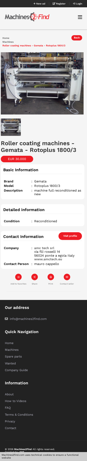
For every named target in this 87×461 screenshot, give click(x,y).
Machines (8, 42)
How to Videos (15, 401)
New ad (40, 3)
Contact (10, 428)
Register (60, 3)
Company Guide (16, 370)
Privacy (10, 421)
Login (78, 3)
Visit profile (70, 235)
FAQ (8, 408)
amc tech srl (44, 248)
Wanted (10, 363)
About (9, 394)
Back (77, 37)
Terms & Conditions (19, 414)
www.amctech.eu (48, 259)
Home (5, 38)
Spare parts (13, 356)
